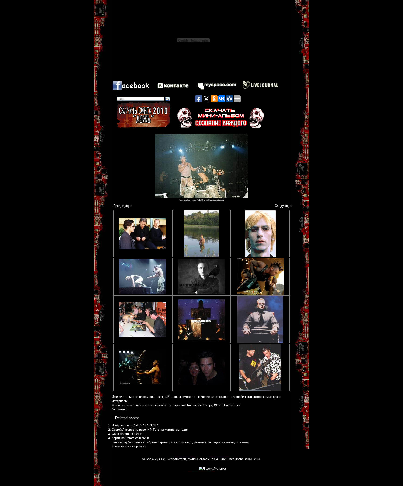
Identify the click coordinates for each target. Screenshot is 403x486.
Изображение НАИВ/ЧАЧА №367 (135, 425)
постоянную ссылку (235, 442)
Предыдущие (122, 206)
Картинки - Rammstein (173, 442)
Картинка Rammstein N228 (130, 438)
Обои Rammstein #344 (127, 434)
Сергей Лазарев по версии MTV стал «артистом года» (150, 429)
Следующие (283, 206)
